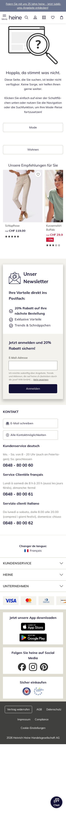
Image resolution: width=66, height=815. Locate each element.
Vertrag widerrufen (18, 709)
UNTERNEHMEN (16, 586)
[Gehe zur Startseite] (15, 17)
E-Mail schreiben (19, 424)
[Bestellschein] (44, 17)
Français (36, 550)
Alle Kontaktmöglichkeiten (28, 435)
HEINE (8, 575)
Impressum (23, 719)
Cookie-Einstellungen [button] (33, 728)
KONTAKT (11, 412)
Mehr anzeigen (40, 379)
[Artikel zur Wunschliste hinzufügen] (38, 174)
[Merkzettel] (52, 17)
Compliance (42, 719)
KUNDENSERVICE (17, 563)
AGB (39, 709)
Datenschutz (53, 709)
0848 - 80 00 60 (18, 465)
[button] (4, 17)
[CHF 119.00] (23, 196)
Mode (33, 127)
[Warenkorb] (61, 17)
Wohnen (33, 149)
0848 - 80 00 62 (18, 522)
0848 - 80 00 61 (18, 494)
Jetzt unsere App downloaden (33, 618)
